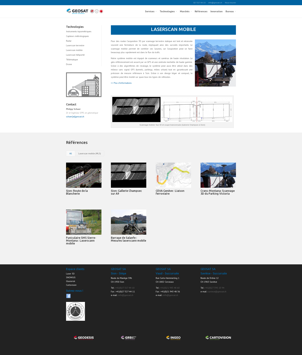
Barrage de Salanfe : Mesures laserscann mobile (128, 239)
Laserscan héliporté (75, 54)
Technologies (167, 11)
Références (201, 11)
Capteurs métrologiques (77, 36)
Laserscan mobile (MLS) (89, 153)
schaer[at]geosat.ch (75, 116)
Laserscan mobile (74, 50)
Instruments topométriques (78, 31)
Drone (69, 64)
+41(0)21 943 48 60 (170, 287)
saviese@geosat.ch (217, 291)
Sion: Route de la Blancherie (77, 192)
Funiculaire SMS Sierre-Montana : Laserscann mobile (81, 240)
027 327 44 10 (199, 2)
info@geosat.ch (215, 2)
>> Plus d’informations (121, 83)
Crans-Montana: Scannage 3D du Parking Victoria (218, 192)
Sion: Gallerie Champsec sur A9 (126, 192)
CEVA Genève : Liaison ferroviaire (170, 192)
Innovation (216, 11)
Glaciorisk (70, 281)
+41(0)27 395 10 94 (214, 287)
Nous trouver (230, 2)
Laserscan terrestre (75, 45)
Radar (69, 40)
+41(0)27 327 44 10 (124, 287)
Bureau (230, 11)
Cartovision (71, 285)
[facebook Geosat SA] (68, 297)
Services (149, 11)
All (70, 153)
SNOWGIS (71, 277)
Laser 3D (70, 273)
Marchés (185, 11)
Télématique (72, 59)
